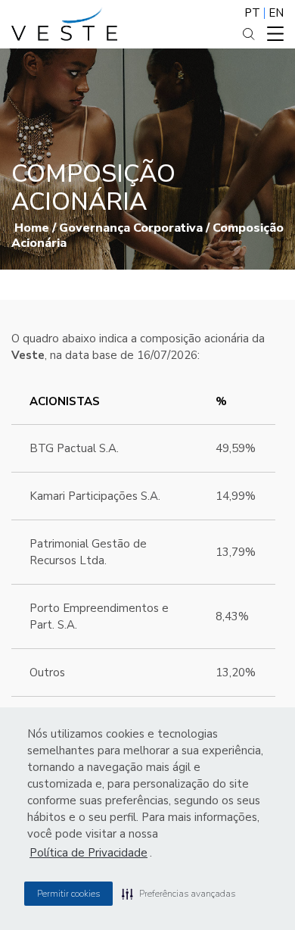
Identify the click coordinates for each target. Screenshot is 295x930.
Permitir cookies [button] (68, 894)
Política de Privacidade (89, 852)
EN (276, 13)
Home (31, 228)
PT (252, 13)
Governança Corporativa (131, 228)
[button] (178, 894)
